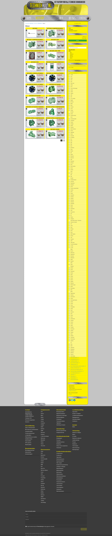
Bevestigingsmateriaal (29, 450)
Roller (72, 286)
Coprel (72, 122)
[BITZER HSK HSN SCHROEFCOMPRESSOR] (52, 59)
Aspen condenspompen (30, 427)
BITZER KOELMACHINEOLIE (55, 62)
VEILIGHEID (73, 376)
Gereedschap (60, 428)
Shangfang (73, 306)
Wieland (72, 352)
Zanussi (72, 354)
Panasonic (72, 271)
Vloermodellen (28, 440)
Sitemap (70, 394)
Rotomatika (73, 288)
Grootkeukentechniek (62, 436)
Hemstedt (72, 203)
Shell (71, 310)
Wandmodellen (28, 444)
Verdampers (58, 489)
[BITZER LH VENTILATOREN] (52, 81)
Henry (72, 205)
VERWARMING (73, 378)
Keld (71, 227)
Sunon (72, 323)
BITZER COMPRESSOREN (55, 28)
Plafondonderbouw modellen (31, 437)
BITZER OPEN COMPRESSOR (55, 107)
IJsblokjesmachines (60, 441)
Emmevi (72, 162)
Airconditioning (29, 425)
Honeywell (72, 208)
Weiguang (72, 349)
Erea (71, 164)
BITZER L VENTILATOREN (35, 73)
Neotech (72, 261)
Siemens (42, 494)
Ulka (71, 344)
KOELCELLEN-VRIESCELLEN (76, 369)
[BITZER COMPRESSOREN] (52, 36)
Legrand (72, 239)
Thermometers (59, 483)
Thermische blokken (60, 421)
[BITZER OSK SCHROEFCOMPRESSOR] (31, 137)
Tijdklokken (58, 423)
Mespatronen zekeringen (61, 415)
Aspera (72, 93)
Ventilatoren (74, 421)
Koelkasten (58, 443)
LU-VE (72, 247)
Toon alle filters (77, 60)
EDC (71, 140)
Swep (72, 325)
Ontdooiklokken (59, 477)
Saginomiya (73, 293)
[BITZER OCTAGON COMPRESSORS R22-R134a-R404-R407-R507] (31, 103)
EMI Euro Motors (44, 470)
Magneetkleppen (59, 468)
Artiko (42, 451)
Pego (72, 274)
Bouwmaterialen (30, 448)
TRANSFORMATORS (74, 379)
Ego (71, 142)
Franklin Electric (73, 179)
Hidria (72, 206)
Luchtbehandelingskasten (77, 415)
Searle (72, 301)
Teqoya (72, 332)
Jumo (72, 225)
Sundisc (72, 320)
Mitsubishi (72, 257)
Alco (71, 81)
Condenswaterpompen (30, 433)
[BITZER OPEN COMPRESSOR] (52, 115)
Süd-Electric (73, 318)
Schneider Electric (74, 300)
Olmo (72, 264)
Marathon (43, 487)
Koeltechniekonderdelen (63, 451)
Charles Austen (73, 115)
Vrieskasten (58, 447)
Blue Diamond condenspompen (31, 429)
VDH (71, 345)
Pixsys (72, 276)
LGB (71, 240)
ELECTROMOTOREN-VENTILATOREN (77, 366)
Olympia (72, 266)
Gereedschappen (28, 454)
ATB (71, 95)
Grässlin (72, 196)
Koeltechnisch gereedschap (62, 464)
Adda (72, 78)
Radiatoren (74, 443)
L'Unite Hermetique (45, 436)
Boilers (73, 434)
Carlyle (42, 419)
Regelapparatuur (75, 417)
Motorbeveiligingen (60, 417)
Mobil (72, 259)
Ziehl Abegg (43, 502)
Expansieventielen (60, 460)
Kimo (71, 230)
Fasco (42, 472)
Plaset (72, 278)
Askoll (72, 90)
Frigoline (72, 184)
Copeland (71, 54)
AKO (71, 79)
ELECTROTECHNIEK (74, 362)
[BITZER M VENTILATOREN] (31, 92)
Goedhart (72, 195)
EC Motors (72, 137)
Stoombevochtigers (76, 419)
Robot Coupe (73, 284)
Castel (72, 110)
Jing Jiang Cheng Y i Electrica (76, 220)
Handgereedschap (60, 432)
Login (70, 28)
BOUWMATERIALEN (74, 359)
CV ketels (74, 436)
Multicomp (43, 489)
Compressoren (45, 410)
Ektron (72, 154)
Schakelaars (59, 419)
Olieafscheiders (59, 474)
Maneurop (72, 252)
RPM (71, 291)
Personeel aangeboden (30, 419)
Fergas (72, 169)
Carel (72, 108)
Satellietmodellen (28, 438)
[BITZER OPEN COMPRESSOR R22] (31, 126)
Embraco (72, 156)
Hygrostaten (58, 457)
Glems (72, 193)
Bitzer (71, 52)
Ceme (72, 113)
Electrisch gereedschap (61, 430)
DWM (42, 430)
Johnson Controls (74, 222)
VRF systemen (28, 442)
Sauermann (73, 296)
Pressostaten (59, 479)
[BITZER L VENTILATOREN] (31, 81)
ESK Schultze (73, 166)
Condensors (58, 455)
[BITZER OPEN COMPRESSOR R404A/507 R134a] (52, 126)
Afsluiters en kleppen (76, 432)
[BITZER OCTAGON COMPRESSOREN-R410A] (52, 92)
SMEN (42, 496)
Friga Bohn (73, 183)
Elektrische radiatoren (76, 438)
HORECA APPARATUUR (75, 367)
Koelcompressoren (60, 459)
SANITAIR (72, 374)
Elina (71, 149)
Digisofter (72, 132)
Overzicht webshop (29, 23)
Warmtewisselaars (60, 491)
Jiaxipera (72, 218)
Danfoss (71, 55)
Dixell (72, 134)
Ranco (72, 279)
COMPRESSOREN (74, 361)
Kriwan (72, 235)
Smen (72, 317)
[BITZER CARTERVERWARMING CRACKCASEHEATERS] (31, 36)
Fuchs (72, 186)
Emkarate (72, 161)
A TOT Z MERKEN (38, 23)
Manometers (59, 472)
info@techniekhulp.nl (72, 390)
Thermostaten (59, 485)
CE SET (72, 112)
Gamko (42, 479)
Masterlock (72, 254)
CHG (71, 117)
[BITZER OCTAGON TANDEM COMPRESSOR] (31, 115)
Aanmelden (71, 29)
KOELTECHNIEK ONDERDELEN (76, 371)
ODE (71, 262)
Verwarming (75, 430)
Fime (71, 173)
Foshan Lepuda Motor (74, 188)
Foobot (72, 178)
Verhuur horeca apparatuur (62, 445)
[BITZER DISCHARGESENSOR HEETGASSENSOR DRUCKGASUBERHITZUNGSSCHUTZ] (31, 59)
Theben (72, 335)
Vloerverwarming (75, 447)
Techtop (72, 327)
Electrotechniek (61, 410)
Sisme (72, 315)
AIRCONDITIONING (74, 357)
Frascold (71, 56)
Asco (71, 86)
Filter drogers (59, 462)
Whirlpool (72, 350)
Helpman (72, 201)
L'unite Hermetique (74, 244)
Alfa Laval (72, 83)
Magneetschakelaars (60, 413)
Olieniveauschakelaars (61, 476)
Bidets (73, 426)
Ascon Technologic (74, 88)
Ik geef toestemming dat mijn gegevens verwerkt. (40, 526)
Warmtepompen (75, 449)
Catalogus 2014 (28, 418)
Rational (72, 283)
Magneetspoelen (59, 470)
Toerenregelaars (59, 487)
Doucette (72, 135)
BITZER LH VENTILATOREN (55, 73)
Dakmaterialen (28, 452)
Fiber (71, 171)
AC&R (72, 74)
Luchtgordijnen (28, 435)
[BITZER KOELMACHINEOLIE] (52, 70)
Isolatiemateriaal (75, 440)
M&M (71, 249)
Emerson (72, 157)
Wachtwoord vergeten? (73, 30)
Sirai (71, 313)
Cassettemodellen (29, 431)
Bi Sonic (72, 101)
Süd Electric (43, 498)
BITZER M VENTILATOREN (35, 84)
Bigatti (72, 100)
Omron (72, 267)
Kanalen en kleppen (76, 413)
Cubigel (72, 123)
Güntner (72, 198)
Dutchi (42, 462)
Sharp (72, 308)
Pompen (74, 441)
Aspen (72, 91)
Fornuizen (58, 440)
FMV (42, 474)
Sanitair (74, 425)
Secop (72, 303)
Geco (72, 191)
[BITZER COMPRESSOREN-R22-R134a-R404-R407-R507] (31, 47)
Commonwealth (73, 118)
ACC (71, 76)
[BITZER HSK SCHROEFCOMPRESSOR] (31, 70)
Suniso (72, 322)
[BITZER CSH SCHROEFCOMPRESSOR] (52, 47)
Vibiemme (72, 347)
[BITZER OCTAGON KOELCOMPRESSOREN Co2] (52, 103)
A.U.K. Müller (73, 98)
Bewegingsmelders (60, 411)
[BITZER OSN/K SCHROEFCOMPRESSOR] (52, 137)
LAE (71, 237)
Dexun (72, 130)
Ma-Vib (42, 485)
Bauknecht (43, 455)
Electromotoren (45, 449)
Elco (42, 466)
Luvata (72, 245)
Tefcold (72, 330)
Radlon (72, 281)
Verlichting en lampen (60, 424)
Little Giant (72, 242)
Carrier (42, 421)
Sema (72, 305)
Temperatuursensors (60, 481)
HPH (71, 210)
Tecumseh (72, 328)
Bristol (42, 417)
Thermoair (72, 337)
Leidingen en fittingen (60, 466)
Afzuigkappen (59, 438)
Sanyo (72, 298)
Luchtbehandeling (77, 410)
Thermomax (73, 339)
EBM (42, 464)
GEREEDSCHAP (74, 364)
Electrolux (72, 147)
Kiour (72, 232)
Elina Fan (43, 468)
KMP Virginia (73, 234)
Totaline (72, 340)
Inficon (72, 217)
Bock (71, 105)
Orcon (72, 269)
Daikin (72, 125)
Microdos (72, 256)
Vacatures (27, 421)
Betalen (77, 40)
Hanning (72, 200)
